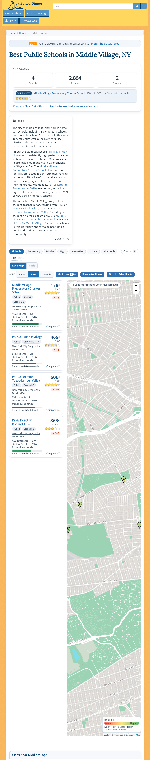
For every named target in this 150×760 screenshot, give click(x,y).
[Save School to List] (58, 326)
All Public (16, 251)
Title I (15, 258)
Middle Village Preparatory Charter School (59, 93)
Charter (129, 251)
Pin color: (120, 274)
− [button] (136, 290)
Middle (50, 251)
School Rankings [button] (37, 13)
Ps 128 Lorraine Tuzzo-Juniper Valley (37, 210)
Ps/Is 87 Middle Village (26, 208)
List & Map (18, 265)
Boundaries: (91, 274)
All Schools (109, 251)
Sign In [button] (12, 21)
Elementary (34, 251)
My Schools (65, 274)
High (62, 251)
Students (46, 274)
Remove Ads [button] (29, 21)
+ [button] (136, 285)
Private (93, 251)
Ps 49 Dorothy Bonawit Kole (22, 422)
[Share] (143, 6)
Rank (33, 274)
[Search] (137, 6)
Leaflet (107, 734)
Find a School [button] (13, 13)
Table (32, 265)
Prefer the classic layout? (106, 43)
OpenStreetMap (133, 734)
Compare (51, 326)
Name (22, 274)
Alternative (77, 251)
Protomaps (118, 734)
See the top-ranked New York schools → (73, 106)
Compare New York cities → (30, 106)
